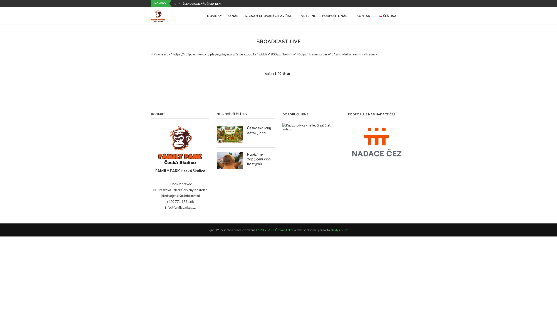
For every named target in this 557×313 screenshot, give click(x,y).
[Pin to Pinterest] (284, 73)
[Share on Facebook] (275, 73)
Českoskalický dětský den (202, 3)
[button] (175, 3)
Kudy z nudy (339, 230)
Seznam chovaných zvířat (268, 16)
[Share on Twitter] (279, 73)
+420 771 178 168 (180, 201)
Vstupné (308, 16)
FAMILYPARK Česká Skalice (275, 230)
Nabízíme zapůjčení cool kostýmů (259, 159)
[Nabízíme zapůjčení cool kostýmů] (230, 160)
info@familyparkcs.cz (180, 207)
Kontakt (364, 16)
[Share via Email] (288, 73)
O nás (233, 16)
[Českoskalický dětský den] (230, 134)
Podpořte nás (334, 16)
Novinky (214, 16)
